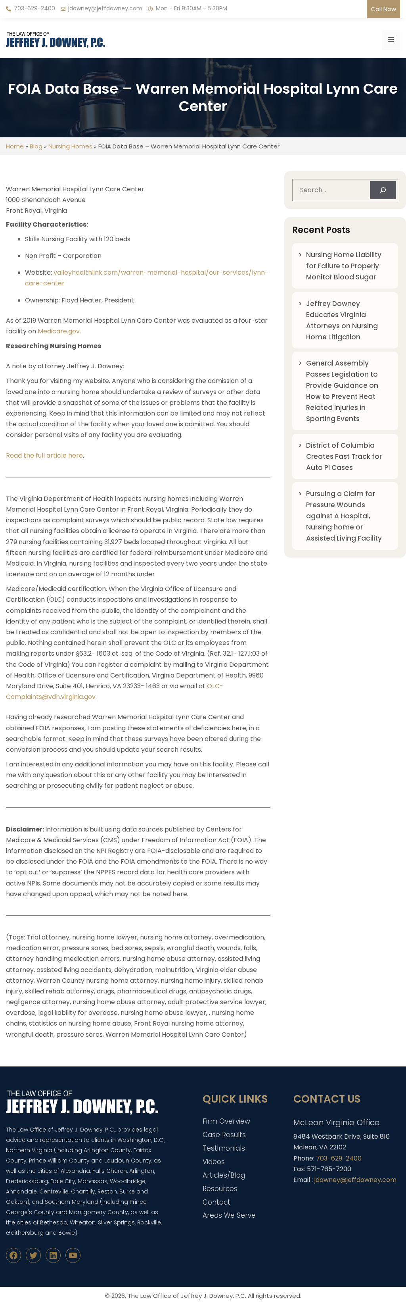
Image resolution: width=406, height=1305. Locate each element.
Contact (216, 1202)
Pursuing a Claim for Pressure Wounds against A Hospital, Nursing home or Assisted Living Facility (344, 516)
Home (15, 146)
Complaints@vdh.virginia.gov (51, 696)
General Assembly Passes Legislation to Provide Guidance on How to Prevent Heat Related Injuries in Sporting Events (342, 390)
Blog (36, 146)
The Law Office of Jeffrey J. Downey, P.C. (187, 1296)
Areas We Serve (229, 1215)
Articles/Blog (224, 1175)
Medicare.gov (59, 331)
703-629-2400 (34, 8)
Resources (220, 1188)
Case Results (224, 1134)
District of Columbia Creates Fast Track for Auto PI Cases (344, 456)
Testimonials (224, 1148)
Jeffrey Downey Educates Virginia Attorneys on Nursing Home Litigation (342, 320)
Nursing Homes (70, 146)
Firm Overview (226, 1121)
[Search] (383, 190)
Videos (214, 1161)
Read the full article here (44, 455)
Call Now (383, 9)
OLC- (215, 686)
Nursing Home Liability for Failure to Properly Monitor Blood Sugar (343, 266)
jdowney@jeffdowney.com (105, 8)
